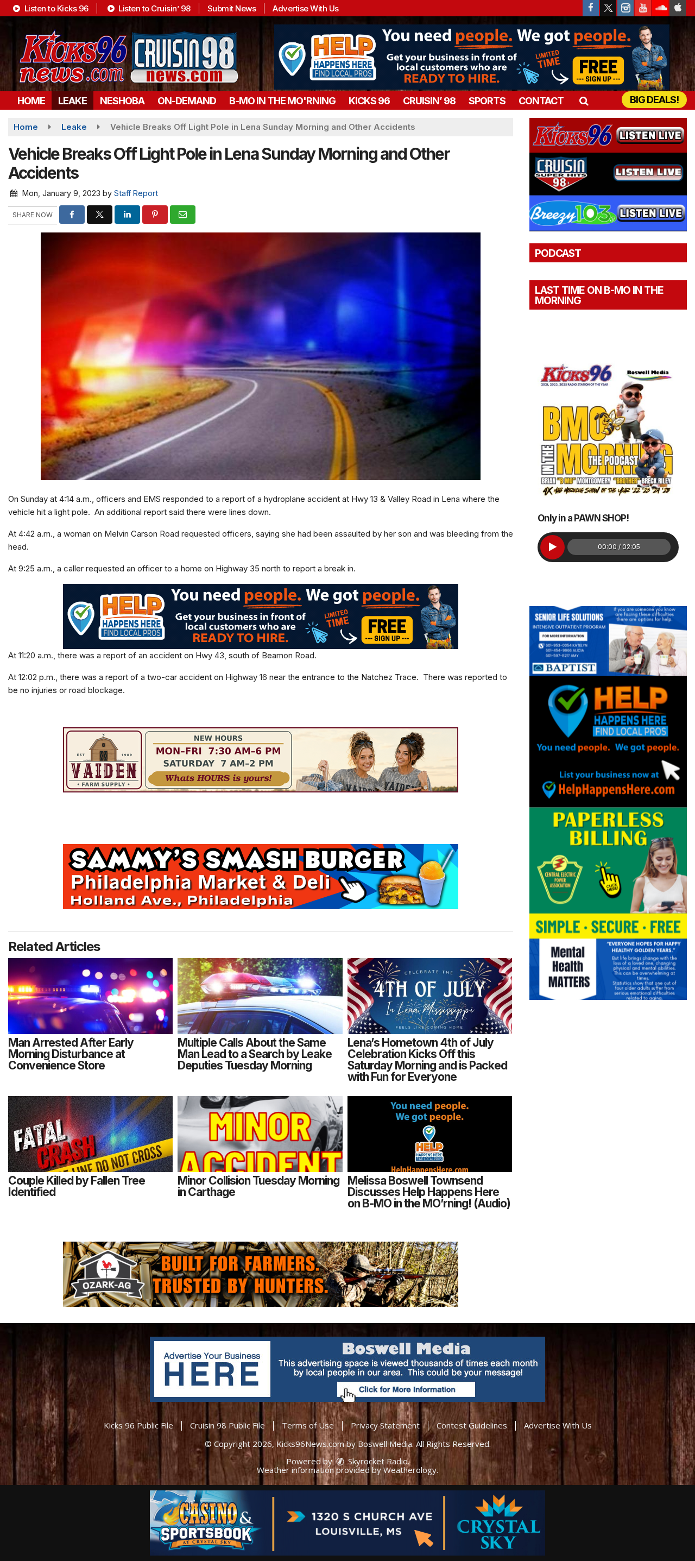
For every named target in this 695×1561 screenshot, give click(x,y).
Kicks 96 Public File (138, 1425)
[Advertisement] (471, 57)
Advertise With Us (306, 8)
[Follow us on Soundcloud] (660, 8)
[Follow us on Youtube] (643, 8)
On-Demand (186, 100)
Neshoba (122, 100)
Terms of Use (308, 1425)
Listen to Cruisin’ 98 (154, 8)
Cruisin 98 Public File (227, 1425)
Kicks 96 (369, 100)
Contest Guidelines (472, 1425)
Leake (72, 100)
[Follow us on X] (608, 8)
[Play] (552, 547)
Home (31, 100)
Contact (541, 100)
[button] (583, 100)
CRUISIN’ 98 (429, 100)
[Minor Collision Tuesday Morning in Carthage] (260, 1134)
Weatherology (410, 1469)
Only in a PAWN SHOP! (583, 518)
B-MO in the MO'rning (282, 100)
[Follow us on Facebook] (591, 8)
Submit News (231, 8)
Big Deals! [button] (654, 99)
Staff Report (136, 193)
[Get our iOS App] (677, 8)
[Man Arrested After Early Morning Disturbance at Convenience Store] (90, 996)
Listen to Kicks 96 (55, 8)
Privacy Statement (385, 1425)
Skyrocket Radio (377, 1461)
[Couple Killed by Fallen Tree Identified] (90, 1134)
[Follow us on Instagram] (625, 8)
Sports (487, 100)
